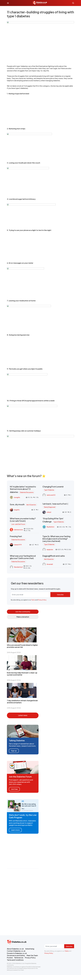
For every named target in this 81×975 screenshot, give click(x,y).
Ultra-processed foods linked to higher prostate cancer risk (22, 646)
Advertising (29, 949)
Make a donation (22, 617)
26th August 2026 (14, 652)
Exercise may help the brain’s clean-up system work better (22, 674)
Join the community (22, 612)
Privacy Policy (42, 600)
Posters (10, 958)
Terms (33, 600)
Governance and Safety (16, 955)
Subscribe (60, 594)
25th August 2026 (14, 680)
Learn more (15, 830)
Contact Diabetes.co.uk (16, 951)
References (18, 958)
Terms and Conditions (15, 960)
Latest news (22, 715)
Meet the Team (32, 955)
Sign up (14, 751)
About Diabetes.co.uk (15, 949)
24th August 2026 (14, 708)
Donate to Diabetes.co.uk (17, 953)
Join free (14, 789)
